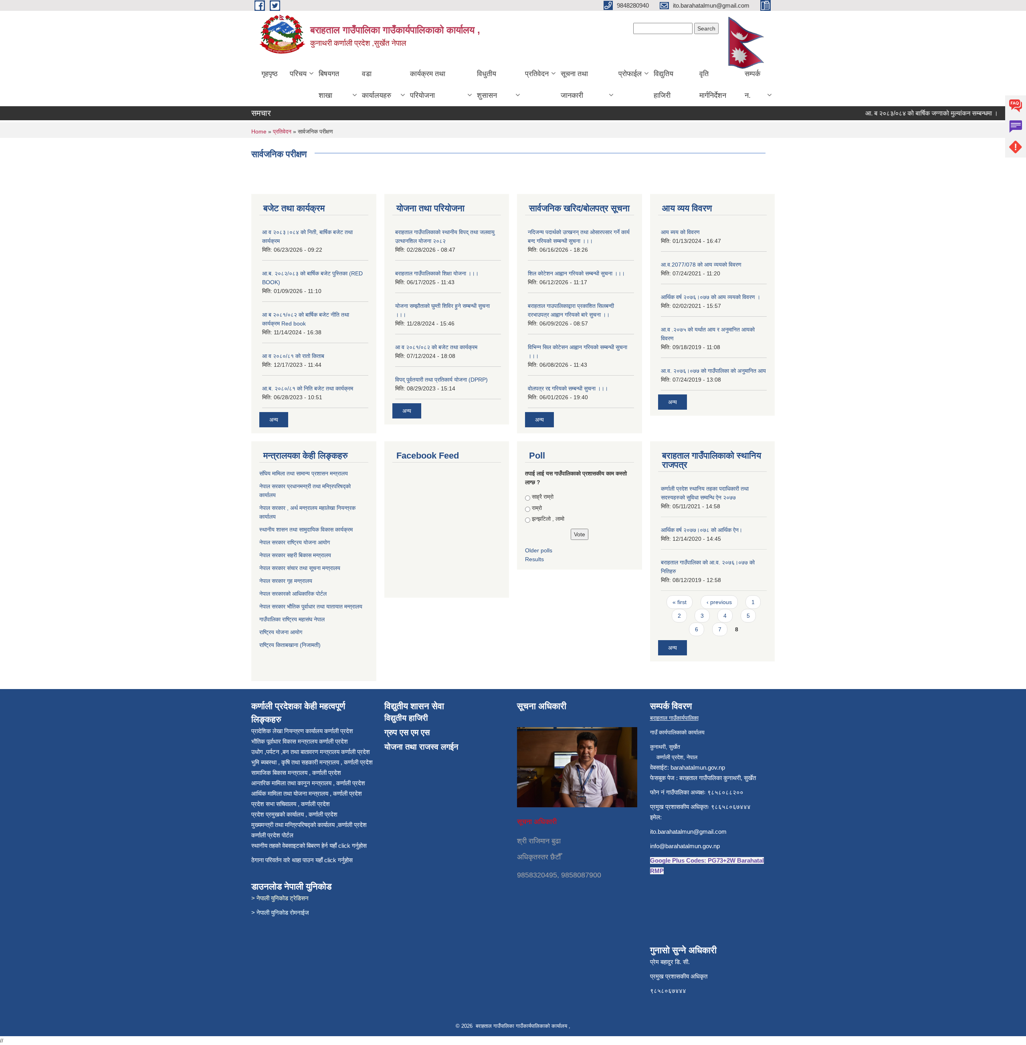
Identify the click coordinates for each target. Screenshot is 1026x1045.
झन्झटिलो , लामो (548, 518)
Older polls (538, 550)
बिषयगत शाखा (329, 84)
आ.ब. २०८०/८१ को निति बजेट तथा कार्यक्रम (307, 388)
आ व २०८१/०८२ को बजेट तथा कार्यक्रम (436, 347)
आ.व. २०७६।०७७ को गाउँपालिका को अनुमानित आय (713, 371)
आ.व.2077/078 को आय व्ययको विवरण (701, 264)
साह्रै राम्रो (542, 496)
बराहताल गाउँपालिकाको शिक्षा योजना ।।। (437, 273)
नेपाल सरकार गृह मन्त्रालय (286, 581)
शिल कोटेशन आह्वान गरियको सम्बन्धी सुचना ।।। (576, 273)
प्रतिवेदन (537, 74)
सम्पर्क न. (752, 84)
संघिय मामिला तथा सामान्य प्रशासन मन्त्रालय (304, 473)
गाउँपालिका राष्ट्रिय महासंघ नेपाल (292, 619)
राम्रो (537, 508)
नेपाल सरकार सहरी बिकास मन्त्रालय (296, 555)
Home (259, 131)
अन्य (273, 419)
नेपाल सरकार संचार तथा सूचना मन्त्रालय (300, 568)
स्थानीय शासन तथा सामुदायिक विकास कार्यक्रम (306, 529)
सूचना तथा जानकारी (574, 84)
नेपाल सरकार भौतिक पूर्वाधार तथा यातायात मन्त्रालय (310, 606)
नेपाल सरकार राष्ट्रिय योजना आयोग (295, 542)
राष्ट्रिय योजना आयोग (280, 632)
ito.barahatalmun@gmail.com (688, 831)
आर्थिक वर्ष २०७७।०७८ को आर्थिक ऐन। (701, 530)
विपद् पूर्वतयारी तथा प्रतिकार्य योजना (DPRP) (441, 379)
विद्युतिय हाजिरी (663, 84)
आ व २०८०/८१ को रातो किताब (293, 356)
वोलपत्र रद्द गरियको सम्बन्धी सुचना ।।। (568, 388)
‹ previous (719, 602)
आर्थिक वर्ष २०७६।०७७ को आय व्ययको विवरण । (710, 297)
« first (680, 602)
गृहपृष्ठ (269, 74)
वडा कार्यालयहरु (376, 84)
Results (534, 559)
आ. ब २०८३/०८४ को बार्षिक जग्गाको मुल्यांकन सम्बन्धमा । (915, 113)
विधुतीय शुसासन (487, 84)
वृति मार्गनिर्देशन (712, 84)
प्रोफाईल (630, 74)
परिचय (298, 74)
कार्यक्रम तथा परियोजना (427, 84)
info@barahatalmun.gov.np (685, 846)
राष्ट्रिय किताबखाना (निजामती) (290, 645)
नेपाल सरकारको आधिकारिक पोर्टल (293, 593)
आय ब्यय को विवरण (680, 232)
